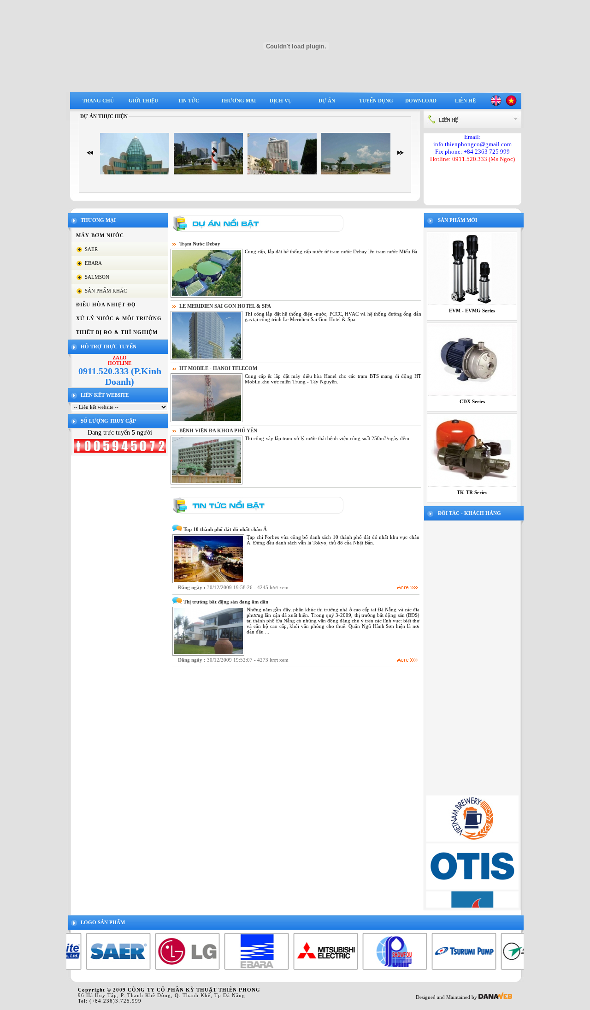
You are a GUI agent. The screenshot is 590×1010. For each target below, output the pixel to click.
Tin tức (188, 100)
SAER (91, 249)
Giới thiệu (143, 100)
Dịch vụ (281, 100)
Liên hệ (465, 100)
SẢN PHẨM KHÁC (106, 290)
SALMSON (97, 277)
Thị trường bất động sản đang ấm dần (225, 601)
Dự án (327, 100)
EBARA (93, 263)
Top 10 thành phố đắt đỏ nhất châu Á (225, 529)
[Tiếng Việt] (511, 104)
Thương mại (238, 100)
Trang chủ (98, 100)
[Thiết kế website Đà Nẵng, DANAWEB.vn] (495, 997)
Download (421, 100)
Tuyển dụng (376, 100)
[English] (496, 104)
